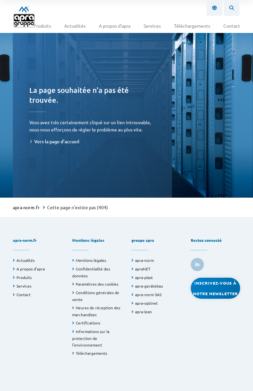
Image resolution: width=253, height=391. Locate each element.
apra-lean (143, 311)
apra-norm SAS (148, 294)
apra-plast (144, 277)
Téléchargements (192, 26)
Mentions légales (91, 260)
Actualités (75, 26)
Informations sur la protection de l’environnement (90, 338)
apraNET (143, 268)
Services (152, 26)
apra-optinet (146, 303)
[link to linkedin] (197, 264)
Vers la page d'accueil (56, 141)
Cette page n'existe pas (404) (77, 207)
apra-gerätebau (149, 286)
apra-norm (144, 260)
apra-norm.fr (26, 207)
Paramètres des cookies (97, 284)
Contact (231, 26)
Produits (42, 26)
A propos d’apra (114, 26)
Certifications (88, 322)
